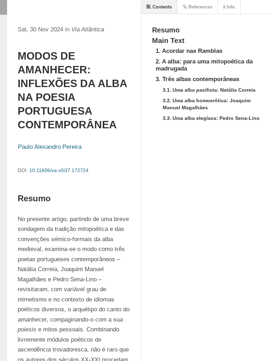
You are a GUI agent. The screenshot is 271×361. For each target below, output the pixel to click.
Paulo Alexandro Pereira (50, 146)
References (199, 7)
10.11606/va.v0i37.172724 (59, 170)
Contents (161, 7)
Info (230, 7)
